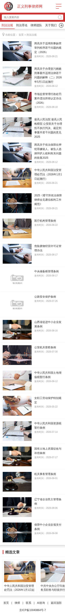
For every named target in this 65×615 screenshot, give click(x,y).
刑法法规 (7, 25)
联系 (28, 602)
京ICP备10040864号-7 (32, 610)
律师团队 (36, 25)
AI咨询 (41, 602)
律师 (17, 602)
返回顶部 (56, 602)
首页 (21, 34)
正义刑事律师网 (29, 6)
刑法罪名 (22, 25)
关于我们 (51, 25)
